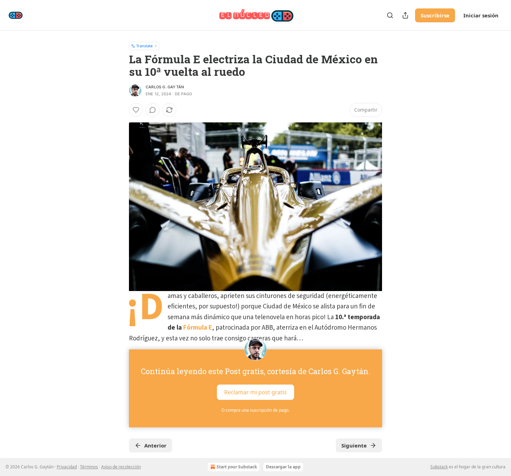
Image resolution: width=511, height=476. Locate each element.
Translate (144, 45)
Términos (89, 467)
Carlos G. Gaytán (165, 86)
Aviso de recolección (121, 467)
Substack (439, 467)
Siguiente (354, 445)
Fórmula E (197, 327)
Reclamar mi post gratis (255, 392)
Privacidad (67, 467)
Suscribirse (435, 15)
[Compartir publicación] (405, 15)
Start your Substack (237, 467)
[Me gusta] (136, 110)
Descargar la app (283, 467)
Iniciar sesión (480, 15)
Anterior (155, 445)
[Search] (390, 15)
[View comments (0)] (153, 110)
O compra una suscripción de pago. (255, 410)
